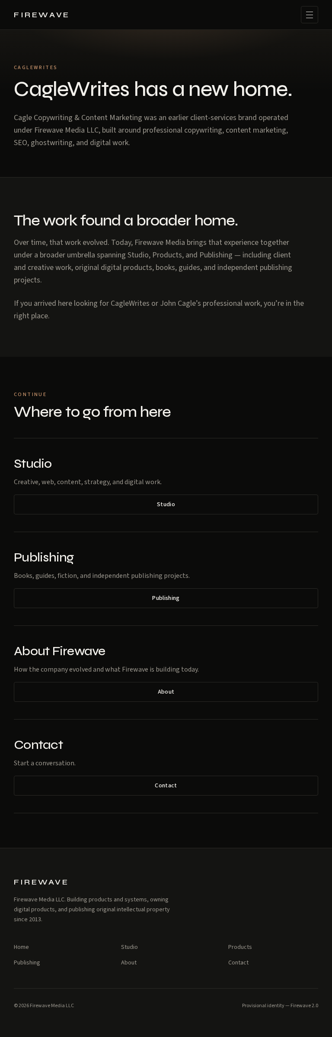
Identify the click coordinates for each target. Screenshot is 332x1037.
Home (21, 947)
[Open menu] (309, 14)
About (166, 692)
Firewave (42, 14)
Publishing (166, 598)
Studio (166, 504)
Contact (166, 785)
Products (240, 947)
